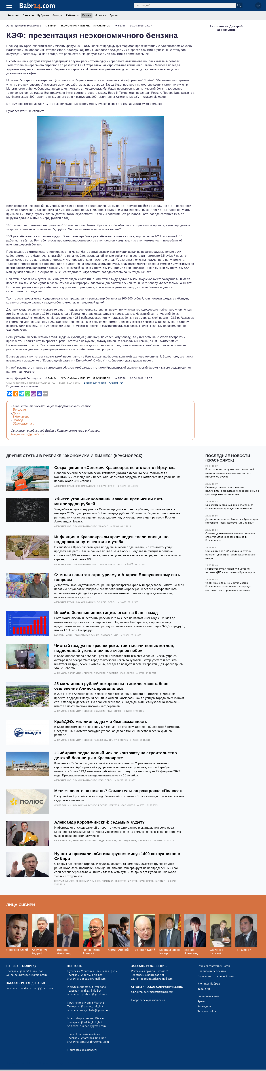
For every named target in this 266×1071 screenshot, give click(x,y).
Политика (112, 673)
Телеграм (19, 409)
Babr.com (37, 5)
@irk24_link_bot (91, 990)
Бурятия (160, 881)
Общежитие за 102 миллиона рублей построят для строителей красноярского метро (230, 554)
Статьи (86, 15)
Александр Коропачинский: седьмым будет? (99, 822)
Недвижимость (108, 841)
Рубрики (43, 15)
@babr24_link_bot (31, 971)
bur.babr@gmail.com (92, 978)
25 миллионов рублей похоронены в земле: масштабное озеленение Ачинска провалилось (111, 686)
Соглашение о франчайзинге (216, 976)
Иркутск (114, 805)
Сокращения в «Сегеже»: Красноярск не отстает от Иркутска (115, 467)
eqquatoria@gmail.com (157, 978)
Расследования (103, 740)
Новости (100, 15)
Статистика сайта (208, 996)
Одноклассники (23, 423)
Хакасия (103, 526)
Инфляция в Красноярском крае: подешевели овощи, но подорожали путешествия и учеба (111, 539)
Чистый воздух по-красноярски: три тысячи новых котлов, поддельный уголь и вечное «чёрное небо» (114, 648)
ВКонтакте (21, 416)
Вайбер (18, 420)
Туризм (102, 564)
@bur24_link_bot (91, 974)
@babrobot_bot (154, 974)
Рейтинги (72, 15)
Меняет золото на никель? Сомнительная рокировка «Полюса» (118, 791)
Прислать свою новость (82, 1050)
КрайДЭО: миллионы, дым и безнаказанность (100, 721)
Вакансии (203, 988)
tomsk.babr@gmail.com (94, 1041)
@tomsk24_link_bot (93, 1038)
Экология (106, 635)
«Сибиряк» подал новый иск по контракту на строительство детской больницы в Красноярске (115, 755)
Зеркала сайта (206, 1011)
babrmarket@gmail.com (158, 992)
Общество (121, 881)
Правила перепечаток (211, 971)
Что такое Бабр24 (208, 983)
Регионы (13, 15)
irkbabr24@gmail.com (93, 994)
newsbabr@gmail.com (33, 974)
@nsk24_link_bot (91, 1022)
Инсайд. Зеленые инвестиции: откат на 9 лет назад (106, 612)
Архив (113, 15)
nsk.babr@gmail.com (93, 1026)
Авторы (57, 15)
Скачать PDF (116, 382)
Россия (102, 805)
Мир (116, 635)
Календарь (204, 1006)
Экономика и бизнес (75, 25)
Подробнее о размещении (148, 1000)
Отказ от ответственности (213, 966)
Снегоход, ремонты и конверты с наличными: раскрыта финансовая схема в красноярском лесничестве (232, 491)
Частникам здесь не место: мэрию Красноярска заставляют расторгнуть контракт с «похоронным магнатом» (228, 586)
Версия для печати (95, 382)
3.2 (28, 1063)
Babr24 (52, 25)
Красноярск (101, 25)
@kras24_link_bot (92, 1006)
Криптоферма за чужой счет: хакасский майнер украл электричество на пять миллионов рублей (229, 473)
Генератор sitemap (88, 1063)
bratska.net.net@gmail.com (36, 988)
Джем (16, 413)
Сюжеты (28, 15)
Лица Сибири (20, 905)
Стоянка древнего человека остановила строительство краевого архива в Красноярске (230, 537)
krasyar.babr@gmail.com (27, 434)
